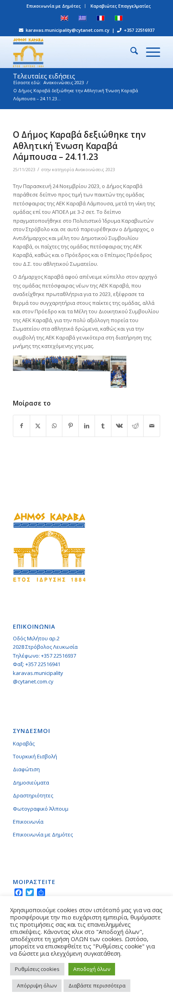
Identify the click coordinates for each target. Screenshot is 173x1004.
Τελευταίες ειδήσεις (44, 76)
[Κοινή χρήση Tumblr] (103, 425)
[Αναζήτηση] (130, 52)
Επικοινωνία (28, 821)
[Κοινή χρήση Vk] (119, 425)
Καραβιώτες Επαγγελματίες (121, 6)
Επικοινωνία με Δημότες (54, 6)
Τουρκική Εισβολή (35, 756)
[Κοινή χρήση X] (38, 425)
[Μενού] (149, 52)
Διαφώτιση (26, 769)
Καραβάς (24, 743)
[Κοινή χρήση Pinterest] (70, 425)
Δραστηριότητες (33, 795)
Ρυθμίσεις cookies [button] (37, 969)
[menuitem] (54, 6)
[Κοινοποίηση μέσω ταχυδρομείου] (152, 425)
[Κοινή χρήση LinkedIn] (87, 425)
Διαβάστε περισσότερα (97, 985)
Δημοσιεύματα (31, 782)
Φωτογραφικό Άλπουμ (40, 808)
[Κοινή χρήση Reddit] (135, 425)
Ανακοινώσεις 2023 (95, 169)
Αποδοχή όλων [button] (91, 969)
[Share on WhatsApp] (54, 425)
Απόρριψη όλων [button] (37, 985)
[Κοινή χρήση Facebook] (21, 425)
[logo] (71, 52)
